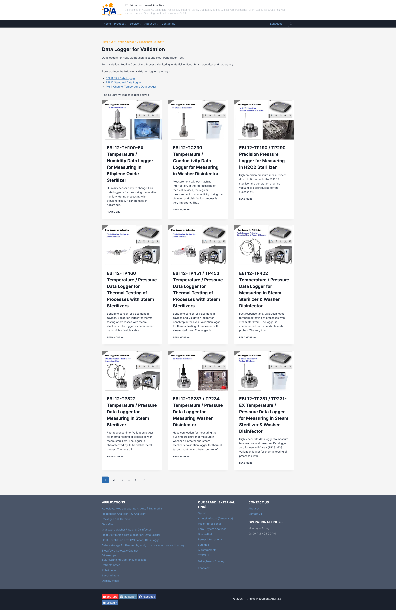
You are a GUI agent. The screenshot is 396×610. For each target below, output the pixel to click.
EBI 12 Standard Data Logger (124, 82)
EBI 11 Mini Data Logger (120, 78)
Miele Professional (209, 523)
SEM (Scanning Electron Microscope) (124, 559)
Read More (115, 212)
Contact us (168, 23)
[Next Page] (144, 480)
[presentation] (132, 120)
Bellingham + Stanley (211, 561)
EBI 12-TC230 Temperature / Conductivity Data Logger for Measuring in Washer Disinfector (196, 160)
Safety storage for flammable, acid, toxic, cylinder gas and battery (143, 545)
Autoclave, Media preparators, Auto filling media (132, 508)
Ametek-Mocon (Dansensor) (215, 518)
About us (254, 508)
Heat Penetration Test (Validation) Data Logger (131, 540)
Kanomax (204, 568)
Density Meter (110, 580)
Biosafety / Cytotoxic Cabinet (120, 550)
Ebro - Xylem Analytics (122, 41)
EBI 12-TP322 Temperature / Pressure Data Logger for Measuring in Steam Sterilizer (132, 411)
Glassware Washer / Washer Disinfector (126, 529)
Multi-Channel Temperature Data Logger (131, 86)
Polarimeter (109, 570)
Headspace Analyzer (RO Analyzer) (124, 513)
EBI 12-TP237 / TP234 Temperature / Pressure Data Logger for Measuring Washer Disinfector (198, 411)
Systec (202, 513)
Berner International (210, 539)
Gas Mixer (108, 524)
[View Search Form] (291, 24)
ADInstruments (207, 550)
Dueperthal (205, 534)
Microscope (109, 555)
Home (107, 23)
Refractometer (111, 565)
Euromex (203, 544)
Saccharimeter (111, 575)
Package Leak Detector (116, 519)
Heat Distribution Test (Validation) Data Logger (131, 534)
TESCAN (203, 555)
